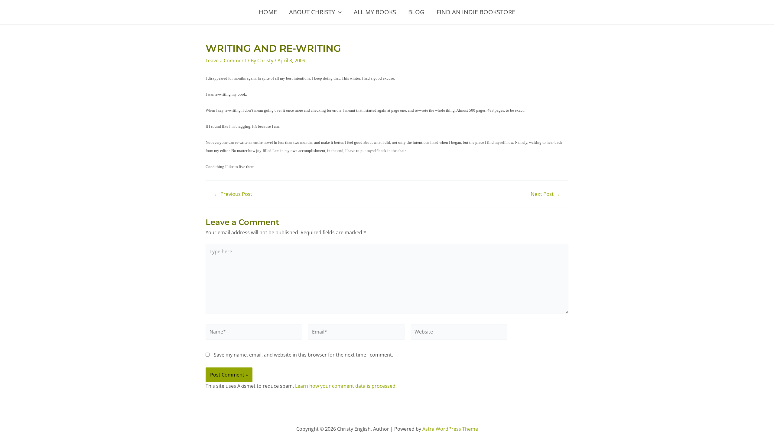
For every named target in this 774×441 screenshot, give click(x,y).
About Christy (312, 12)
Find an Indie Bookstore (476, 12)
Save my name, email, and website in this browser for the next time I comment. (303, 354)
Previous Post (233, 193)
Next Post (545, 193)
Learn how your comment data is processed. (346, 386)
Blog (416, 12)
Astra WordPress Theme (450, 429)
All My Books (375, 12)
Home (268, 12)
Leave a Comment (226, 60)
